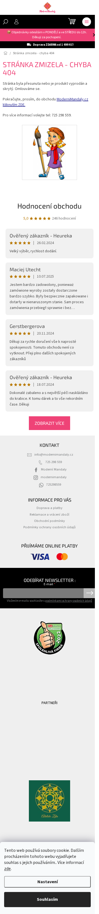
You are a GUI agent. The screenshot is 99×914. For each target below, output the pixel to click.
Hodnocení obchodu (49, 205)
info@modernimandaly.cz (53, 454)
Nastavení (47, 882)
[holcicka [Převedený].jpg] (49, 152)
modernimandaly (54, 477)
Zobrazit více (49, 423)
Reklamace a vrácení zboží (49, 514)
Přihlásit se (90, 593)
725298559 (53, 484)
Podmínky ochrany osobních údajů (49, 527)
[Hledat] (5, 21)
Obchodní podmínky (49, 520)
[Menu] (86, 21)
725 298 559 (53, 461)
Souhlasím (47, 899)
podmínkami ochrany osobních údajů (68, 601)
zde (7, 869)
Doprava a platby (49, 507)
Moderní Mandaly (54, 469)
